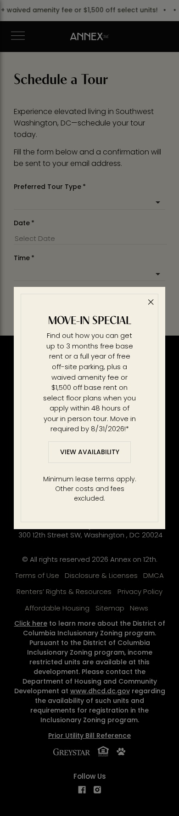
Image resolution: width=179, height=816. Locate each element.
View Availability (89, 452)
